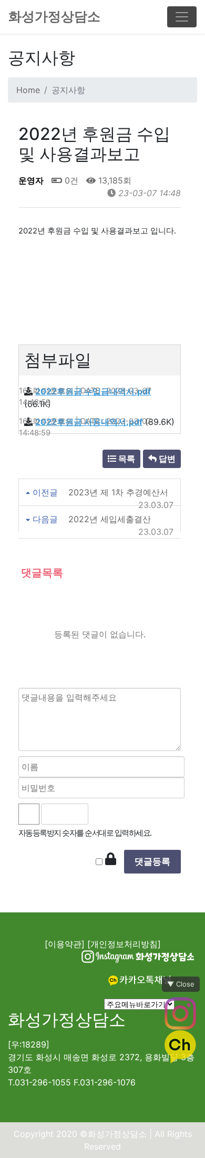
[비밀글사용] (110, 859)
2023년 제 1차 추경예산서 (118, 492)
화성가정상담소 (54, 16)
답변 (166, 458)
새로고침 (125, 814)
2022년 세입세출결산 (109, 519)
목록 (125, 458)
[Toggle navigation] (182, 16)
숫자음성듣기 (101, 814)
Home (28, 90)
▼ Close (180, 984)
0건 (70, 180)
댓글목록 (40, 572)
